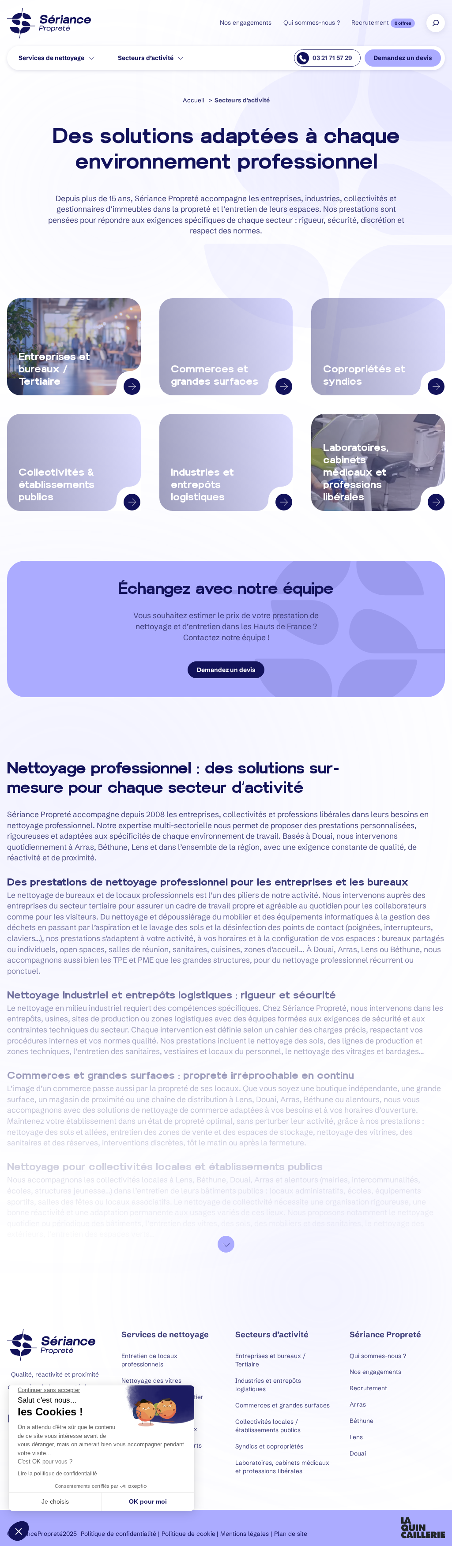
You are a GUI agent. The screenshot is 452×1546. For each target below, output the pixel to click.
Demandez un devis (402, 58)
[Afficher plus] (226, 1244)
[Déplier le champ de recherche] (435, 23)
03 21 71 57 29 (332, 58)
